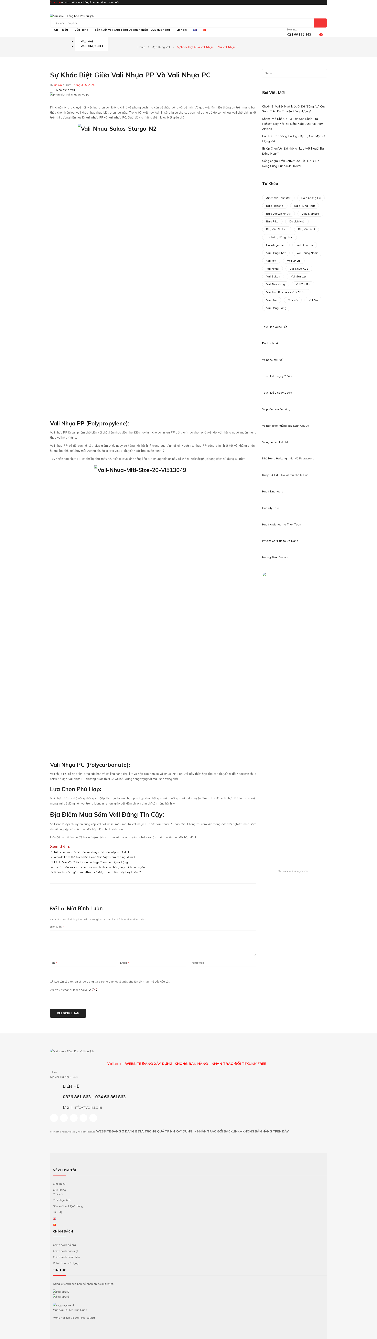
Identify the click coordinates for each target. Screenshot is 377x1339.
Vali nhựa (272, 268)
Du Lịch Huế (297, 221)
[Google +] (251, 890)
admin (58, 85)
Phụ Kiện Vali (306, 229)
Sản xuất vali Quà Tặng (68, 1206)
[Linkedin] (74, 1118)
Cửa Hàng (59, 1190)
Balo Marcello (310, 213)
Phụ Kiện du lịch (276, 229)
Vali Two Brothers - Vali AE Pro (286, 292)
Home (141, 47)
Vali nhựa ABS (299, 268)
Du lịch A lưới (270, 475)
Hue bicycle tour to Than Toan (281, 524)
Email (124, 962)
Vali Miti (271, 261)
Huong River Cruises (275, 557)
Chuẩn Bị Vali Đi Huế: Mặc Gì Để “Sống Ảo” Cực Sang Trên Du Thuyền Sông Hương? (293, 109)
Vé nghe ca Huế (272, 360)
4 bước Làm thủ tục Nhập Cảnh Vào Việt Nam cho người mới (94, 857)
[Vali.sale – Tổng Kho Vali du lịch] (72, 16)
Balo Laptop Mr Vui (278, 213)
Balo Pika (272, 221)
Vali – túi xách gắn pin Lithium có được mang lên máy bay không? (97, 872)
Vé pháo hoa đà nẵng (276, 409)
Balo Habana (274, 206)
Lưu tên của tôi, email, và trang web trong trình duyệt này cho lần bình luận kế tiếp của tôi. (112, 981)
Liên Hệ (57, 1212)
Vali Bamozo (304, 245)
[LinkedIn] (255, 890)
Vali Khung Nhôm (307, 253)
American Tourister (278, 198)
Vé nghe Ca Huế (272, 442)
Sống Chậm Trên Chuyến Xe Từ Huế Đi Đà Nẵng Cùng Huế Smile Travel (290, 163)
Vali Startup (298, 276)
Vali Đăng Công (276, 308)
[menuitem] (61, 30)
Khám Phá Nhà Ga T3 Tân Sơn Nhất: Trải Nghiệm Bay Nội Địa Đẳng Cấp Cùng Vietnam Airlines (293, 124)
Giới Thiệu (59, 1184)
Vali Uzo (271, 300)
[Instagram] (64, 1118)
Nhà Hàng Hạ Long (274, 458)
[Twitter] (243, 890)
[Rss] (83, 1118)
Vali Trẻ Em (303, 284)
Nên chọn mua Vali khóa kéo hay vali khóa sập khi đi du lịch (93, 852)
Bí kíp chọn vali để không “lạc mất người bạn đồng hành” (293, 151)
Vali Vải (293, 300)
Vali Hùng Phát (275, 253)
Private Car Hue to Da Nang (280, 541)
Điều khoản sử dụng (66, 1263)
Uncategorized (275, 245)
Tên (53, 962)
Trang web (197, 962)
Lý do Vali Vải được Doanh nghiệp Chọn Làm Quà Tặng (91, 862)
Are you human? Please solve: (69, 990)
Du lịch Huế (270, 343)
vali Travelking (275, 284)
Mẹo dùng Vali (161, 47)
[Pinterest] (247, 890)
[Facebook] (238, 890)
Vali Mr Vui (293, 261)
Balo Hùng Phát (304, 206)
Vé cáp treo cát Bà (83, 1317)
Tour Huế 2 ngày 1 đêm (277, 392)
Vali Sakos (273, 276)
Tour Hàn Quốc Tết (274, 327)
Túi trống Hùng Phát (279, 237)
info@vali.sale (88, 1107)
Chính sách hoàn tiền (66, 1257)
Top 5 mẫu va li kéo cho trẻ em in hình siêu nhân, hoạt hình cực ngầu (99, 867)
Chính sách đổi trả (64, 1245)
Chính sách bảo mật (65, 1251)
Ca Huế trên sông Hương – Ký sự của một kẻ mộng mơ (293, 138)
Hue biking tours (272, 491)
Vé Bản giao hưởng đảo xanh (280, 425)
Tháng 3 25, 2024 (83, 85)
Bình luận (57, 926)
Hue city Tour (270, 508)
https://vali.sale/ (69, 1132)
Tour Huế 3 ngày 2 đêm (277, 376)
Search (320, 23)
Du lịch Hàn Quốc (76, 1310)
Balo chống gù (311, 198)
